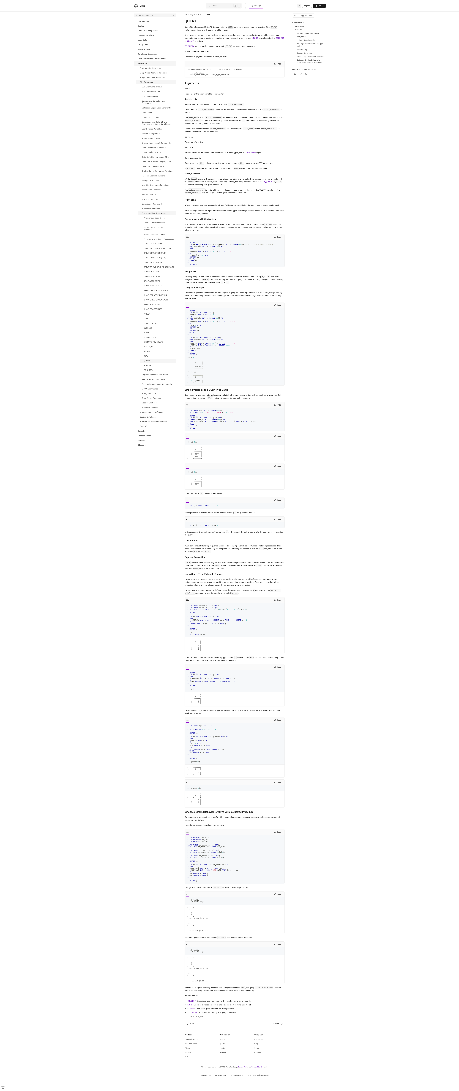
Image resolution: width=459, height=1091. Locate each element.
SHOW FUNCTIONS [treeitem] (152, 304)
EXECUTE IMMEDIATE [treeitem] (153, 342)
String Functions (149, 393)
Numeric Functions (150, 199)
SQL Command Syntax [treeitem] (152, 87)
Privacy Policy (243, 1067)
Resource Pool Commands (153, 379)
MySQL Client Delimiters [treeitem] (154, 234)
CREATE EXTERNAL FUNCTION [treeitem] (157, 248)
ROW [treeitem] (146, 356)
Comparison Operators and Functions (153, 102)
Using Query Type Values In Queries (310, 56)
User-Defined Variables (152, 129)
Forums (222, 1039)
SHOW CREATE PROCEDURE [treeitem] (156, 300)
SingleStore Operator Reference (153, 73)
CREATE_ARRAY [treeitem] (151, 323)
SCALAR (190, 41)
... (202, 15)
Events (222, 1048)
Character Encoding (150, 117)
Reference (142, 63)
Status (187, 1057)
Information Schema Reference (153, 422)
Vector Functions (149, 403)
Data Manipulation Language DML (157, 162)
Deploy (141, 26)
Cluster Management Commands (156, 143)
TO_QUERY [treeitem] (148, 370)
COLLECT (280, 38)
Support (141, 440)
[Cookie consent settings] (3, 1088)
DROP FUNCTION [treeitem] (151, 272)
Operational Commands (152, 204)
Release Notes (144, 436)
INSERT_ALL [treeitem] (149, 347)
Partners (257, 1052)
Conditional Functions (151, 152)
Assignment (301, 37)
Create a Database (146, 35)
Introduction (143, 21)
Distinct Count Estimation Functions (157, 171)
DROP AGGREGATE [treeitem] (152, 281)
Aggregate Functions (151, 138)
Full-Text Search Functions (153, 176)
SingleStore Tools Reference (152, 77)
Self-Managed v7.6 (192, 15)
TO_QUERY (189, 46)
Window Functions (150, 407)
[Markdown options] (295, 15)
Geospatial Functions (151, 180)
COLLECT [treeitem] (148, 328)
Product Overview (191, 1039)
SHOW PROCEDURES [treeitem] (153, 309)
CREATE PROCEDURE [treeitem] (153, 262)
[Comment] (306, 74)
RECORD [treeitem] (147, 351)
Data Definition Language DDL (155, 157)
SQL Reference (146, 82)
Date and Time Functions (153, 166)
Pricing (187, 1048)
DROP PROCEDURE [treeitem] (152, 276)
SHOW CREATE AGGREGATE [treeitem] (156, 290)
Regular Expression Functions (155, 375)
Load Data (142, 40)
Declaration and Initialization (308, 33)
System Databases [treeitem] (148, 417)
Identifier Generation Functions (155, 185)
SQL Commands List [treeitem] (151, 91)
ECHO (255, 38)
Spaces (222, 1044)
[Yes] (295, 74)
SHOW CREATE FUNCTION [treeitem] (155, 295)
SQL (187, 237)
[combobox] (299, 6)
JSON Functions (149, 194)
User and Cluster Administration (152, 59)
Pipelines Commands (151, 208)
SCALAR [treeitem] (147, 365)
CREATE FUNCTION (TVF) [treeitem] (155, 253)
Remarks (298, 30)
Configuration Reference (150, 68)
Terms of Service (257, 1067)
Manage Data (144, 49)
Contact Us (258, 1039)
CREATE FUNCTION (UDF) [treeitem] (155, 258)
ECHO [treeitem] (146, 333)
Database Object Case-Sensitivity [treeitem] (156, 108)
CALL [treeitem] (146, 318)
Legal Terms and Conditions (257, 1075)
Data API (144, 426)
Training (222, 1052)
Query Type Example (307, 40)
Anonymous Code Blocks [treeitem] (155, 218)
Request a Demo (191, 1044)
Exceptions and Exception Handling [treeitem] (155, 228)
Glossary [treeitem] (142, 445)
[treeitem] (155, 21)
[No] (300, 74)
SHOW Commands (150, 389)
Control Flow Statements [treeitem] (154, 222)
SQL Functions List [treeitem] (150, 96)
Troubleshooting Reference (151, 412)
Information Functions (151, 190)
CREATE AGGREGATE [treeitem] (153, 244)
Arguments (299, 26)
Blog (256, 1044)
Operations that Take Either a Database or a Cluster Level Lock (156, 123)
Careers (257, 1048)
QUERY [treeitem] (147, 361)
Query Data (143, 45)
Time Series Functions (151, 398)
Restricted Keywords (151, 133)
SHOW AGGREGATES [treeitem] (153, 286)
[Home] (139, 6)
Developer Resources (147, 54)
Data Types (147, 112)
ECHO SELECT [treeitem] (150, 337)
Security (141, 431)
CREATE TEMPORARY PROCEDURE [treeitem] (159, 267)
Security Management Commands (157, 384)
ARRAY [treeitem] (147, 314)
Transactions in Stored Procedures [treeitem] (159, 239)
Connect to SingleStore (148, 31)
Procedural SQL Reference (154, 213)
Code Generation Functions (154, 148)
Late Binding (302, 50)
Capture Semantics (304, 53)
